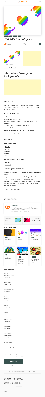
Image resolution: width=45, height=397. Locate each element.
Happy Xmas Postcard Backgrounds (21, 260)
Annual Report (6, 279)
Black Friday (6, 286)
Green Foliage (6, 310)
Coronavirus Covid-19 (7, 277)
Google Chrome (19, 386)
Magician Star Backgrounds (21, 240)
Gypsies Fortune (6, 330)
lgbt (12, 199)
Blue (32, 237)
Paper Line (5, 293)
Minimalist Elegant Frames (9, 275)
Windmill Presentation (8, 335)
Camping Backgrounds (8, 257)
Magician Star (6, 300)
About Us (28, 371)
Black (7, 237)
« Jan (12, 365)
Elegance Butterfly (7, 312)
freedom (8, 199)
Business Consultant (7, 282)
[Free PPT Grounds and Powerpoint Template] (22, 2)
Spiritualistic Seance (7, 326)
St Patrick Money (7, 321)
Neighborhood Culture (8, 342)
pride (15, 199)
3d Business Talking (7, 323)
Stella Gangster (9, 44)
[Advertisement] (32, 58)
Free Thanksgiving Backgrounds (35, 260)
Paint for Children (7, 291)
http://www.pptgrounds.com (18, 211)
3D (19, 237)
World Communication (8, 319)
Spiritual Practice (7, 328)
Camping (5, 314)
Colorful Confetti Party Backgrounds (36, 240)
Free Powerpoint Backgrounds (18, 371)
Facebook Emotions (7, 284)
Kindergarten (6, 303)
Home (9, 371)
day (4, 199)
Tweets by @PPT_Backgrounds (9, 269)
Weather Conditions (7, 317)
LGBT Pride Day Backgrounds (30, 121)
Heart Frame (6, 305)
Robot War (5, 340)
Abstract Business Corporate (9, 289)
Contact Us (34, 371)
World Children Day (7, 333)
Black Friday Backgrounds (8, 240)
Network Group (6, 298)
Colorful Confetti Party (8, 307)
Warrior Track (6, 337)
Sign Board (6, 296)
